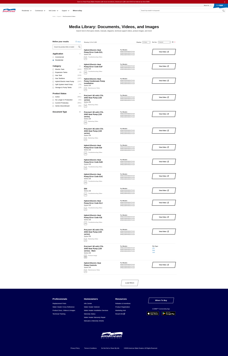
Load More (129, 283)
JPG (153, 248)
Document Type (60, 112)
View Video (163, 52)
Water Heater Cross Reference (63, 307)
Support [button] (64, 10)
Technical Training (59, 314)
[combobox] (182, 10)
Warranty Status (89, 314)
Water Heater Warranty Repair (94, 317)
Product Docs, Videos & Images (64, 310)
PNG (153, 250)
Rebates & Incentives (122, 303)
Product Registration (122, 307)
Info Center (88, 303)
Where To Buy (161, 300)
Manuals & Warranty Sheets (94, 321)
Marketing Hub (120, 310)
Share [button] (79, 41)
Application (58, 54)
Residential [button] (25, 10)
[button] (207, 5)
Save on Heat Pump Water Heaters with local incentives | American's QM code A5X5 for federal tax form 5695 (113, 1)
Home (54, 16)
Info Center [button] (52, 10)
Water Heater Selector (92, 307)
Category (57, 66)
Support (59, 16)
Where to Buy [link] (77, 10)
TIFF (153, 252)
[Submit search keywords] (79, 47)
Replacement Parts (59, 303)
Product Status (59, 93)
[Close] (224, 2)
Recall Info (119, 314)
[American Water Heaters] (9, 10)
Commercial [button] (39, 10)
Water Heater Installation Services (96, 310)
